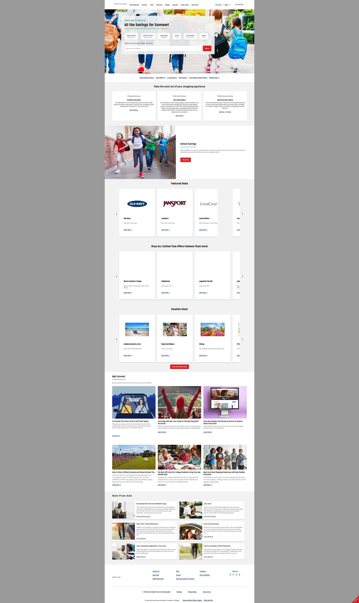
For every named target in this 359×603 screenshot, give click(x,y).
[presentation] (116, 214)
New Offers (160, 78)
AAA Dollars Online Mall (197, 78)
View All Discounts (146, 78)
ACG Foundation (205, 575)
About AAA (156, 575)
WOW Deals (213, 78)
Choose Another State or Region (192, 600)
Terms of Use (207, 592)
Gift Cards (182, 78)
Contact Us (156, 571)
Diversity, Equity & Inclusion (185, 579)
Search (207, 48)
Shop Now (185, 160)
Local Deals (171, 78)
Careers (178, 575)
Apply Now (140, 557)
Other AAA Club (208, 600)
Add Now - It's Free (224, 112)
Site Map (179, 592)
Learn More (179, 115)
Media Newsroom (158, 579)
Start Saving (133, 110)
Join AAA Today (209, 516)
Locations (203, 571)
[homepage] (120, 5)
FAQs (177, 571)
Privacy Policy (192, 592)
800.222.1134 (166, 592)
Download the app (142, 516)
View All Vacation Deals (179, 367)
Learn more (115, 436)
